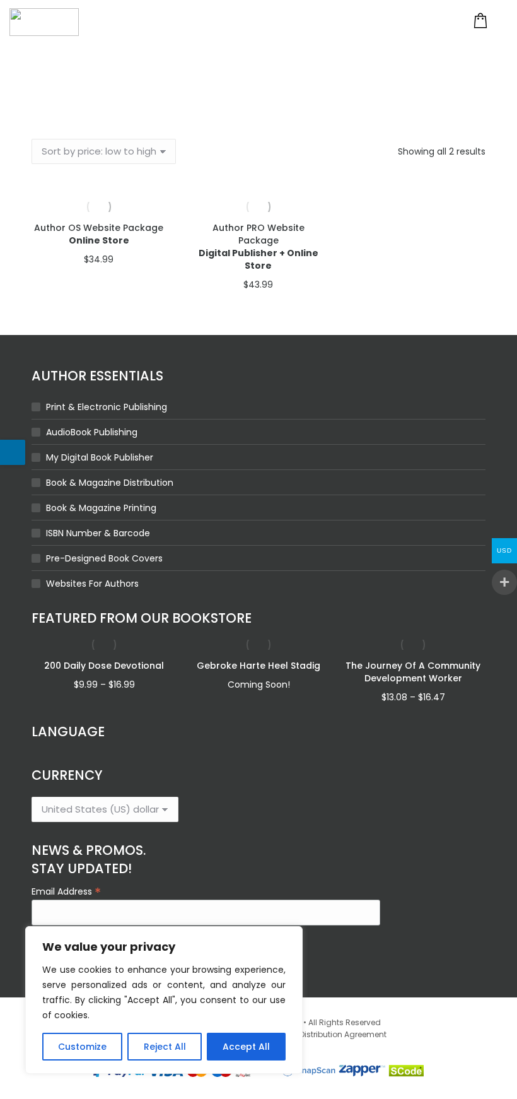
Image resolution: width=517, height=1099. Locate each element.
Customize (82, 1046)
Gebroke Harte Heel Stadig (258, 665)
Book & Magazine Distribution (109, 482)
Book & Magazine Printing (101, 508)
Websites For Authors (92, 583)
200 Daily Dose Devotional (104, 665)
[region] (164, 1000)
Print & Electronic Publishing (106, 407)
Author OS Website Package (98, 234)
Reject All (165, 1046)
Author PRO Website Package (258, 246)
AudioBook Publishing (91, 432)
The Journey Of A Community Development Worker (413, 672)
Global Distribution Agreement (329, 1034)
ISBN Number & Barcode (98, 533)
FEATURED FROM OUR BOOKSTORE (142, 618)
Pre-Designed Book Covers (104, 558)
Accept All (246, 1046)
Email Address (66, 891)
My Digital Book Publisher (99, 457)
